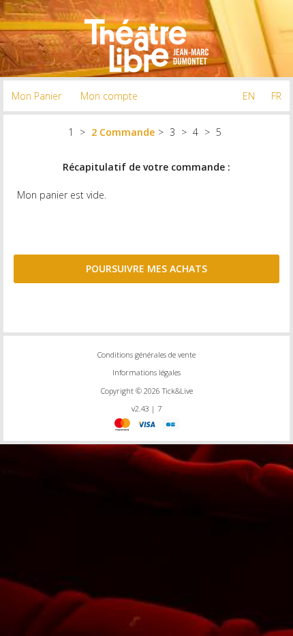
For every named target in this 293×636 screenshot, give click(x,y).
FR (276, 95)
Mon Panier (36, 95)
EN (249, 95)
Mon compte (109, 95)
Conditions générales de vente (146, 354)
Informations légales (146, 372)
